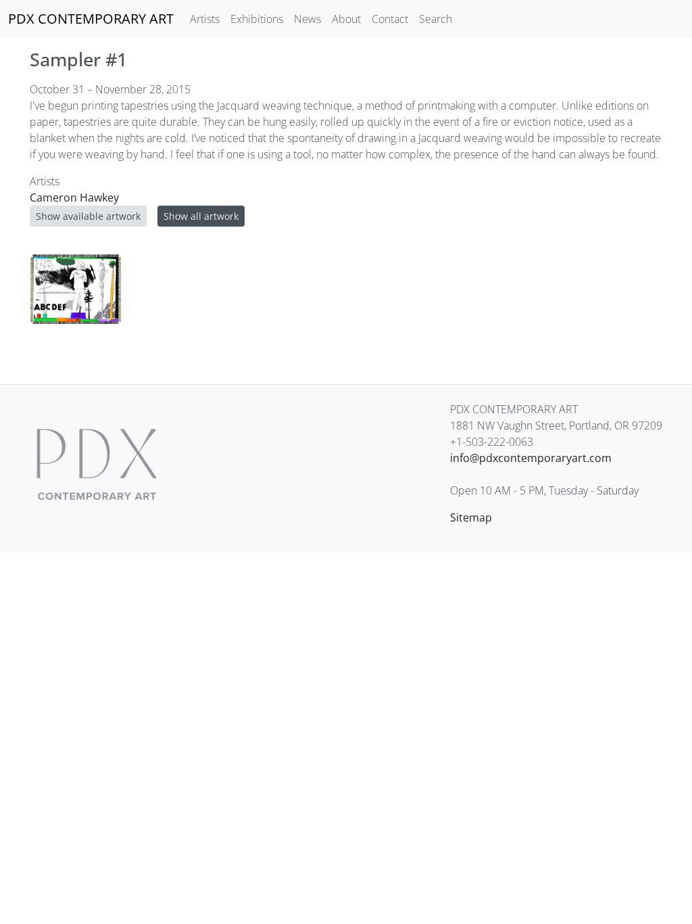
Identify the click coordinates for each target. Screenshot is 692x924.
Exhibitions (256, 18)
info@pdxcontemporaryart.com (531, 458)
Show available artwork (88, 216)
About (346, 18)
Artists (205, 18)
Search (435, 18)
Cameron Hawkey (74, 197)
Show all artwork (201, 216)
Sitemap (471, 517)
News (307, 18)
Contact (390, 18)
